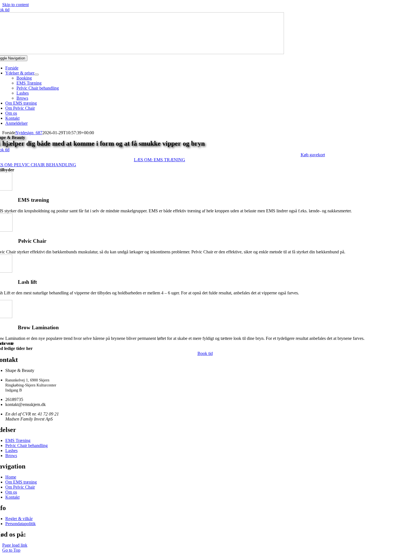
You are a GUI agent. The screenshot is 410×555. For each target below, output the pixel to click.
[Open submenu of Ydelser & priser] (36, 74)
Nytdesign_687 (28, 132)
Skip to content (15, 4)
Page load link (14, 545)
